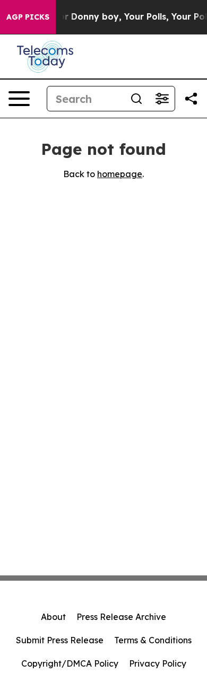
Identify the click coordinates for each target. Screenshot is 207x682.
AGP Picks (27, 17)
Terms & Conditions (153, 640)
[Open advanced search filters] (162, 98)
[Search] (136, 98)
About (53, 616)
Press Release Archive (121, 616)
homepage (119, 174)
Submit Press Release (60, 640)
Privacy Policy (157, 663)
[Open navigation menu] (19, 98)
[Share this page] (191, 98)
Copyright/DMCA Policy (69, 663)
